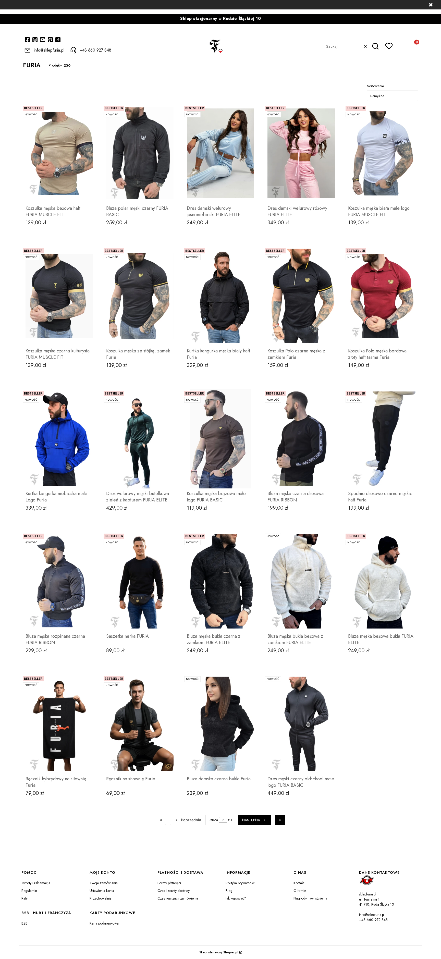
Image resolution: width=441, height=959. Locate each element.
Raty (24, 898)
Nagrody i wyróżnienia (310, 898)
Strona (214, 820)
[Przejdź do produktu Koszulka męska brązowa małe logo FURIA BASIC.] (220, 438)
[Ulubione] (389, 46)
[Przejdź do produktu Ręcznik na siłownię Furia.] (140, 724)
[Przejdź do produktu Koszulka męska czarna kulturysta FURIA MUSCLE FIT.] (59, 296)
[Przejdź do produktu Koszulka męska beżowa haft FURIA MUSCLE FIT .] (59, 153)
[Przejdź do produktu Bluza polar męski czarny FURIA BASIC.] (140, 153)
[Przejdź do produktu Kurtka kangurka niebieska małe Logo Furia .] (59, 438)
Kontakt (298, 883)
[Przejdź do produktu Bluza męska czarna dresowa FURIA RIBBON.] (301, 438)
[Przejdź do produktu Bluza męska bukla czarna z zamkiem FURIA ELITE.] (220, 581)
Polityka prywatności (240, 883)
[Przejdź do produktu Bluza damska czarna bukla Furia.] (220, 724)
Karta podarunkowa (104, 923)
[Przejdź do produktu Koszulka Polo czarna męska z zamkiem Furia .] (301, 296)
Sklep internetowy (218, 952)
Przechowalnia (101, 898)
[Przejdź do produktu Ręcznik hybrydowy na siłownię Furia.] (59, 724)
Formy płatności (169, 883)
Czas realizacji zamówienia (177, 898)
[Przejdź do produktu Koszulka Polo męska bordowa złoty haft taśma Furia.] (381, 296)
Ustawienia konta (102, 890)
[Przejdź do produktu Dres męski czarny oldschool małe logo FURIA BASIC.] (301, 724)
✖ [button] (430, 5)
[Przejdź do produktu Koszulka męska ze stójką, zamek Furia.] (140, 296)
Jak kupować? (236, 898)
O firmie (299, 890)
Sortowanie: (376, 86)
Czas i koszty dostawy (173, 890)
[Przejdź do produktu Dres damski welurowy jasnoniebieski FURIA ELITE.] (220, 153)
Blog (229, 890)
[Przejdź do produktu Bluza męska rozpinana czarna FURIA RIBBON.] (59, 581)
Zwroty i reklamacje (35, 883)
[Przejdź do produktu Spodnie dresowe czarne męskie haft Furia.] (381, 438)
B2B (24, 923)
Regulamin (29, 890)
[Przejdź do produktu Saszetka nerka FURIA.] (140, 581)
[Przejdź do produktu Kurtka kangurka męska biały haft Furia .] (220, 296)
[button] (375, 46)
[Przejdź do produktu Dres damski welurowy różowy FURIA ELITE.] (301, 153)
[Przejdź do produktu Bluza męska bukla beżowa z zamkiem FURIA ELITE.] (301, 581)
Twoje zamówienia (104, 883)
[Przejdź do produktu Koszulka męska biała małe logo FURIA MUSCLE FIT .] (381, 153)
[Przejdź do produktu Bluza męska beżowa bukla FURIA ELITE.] (381, 581)
